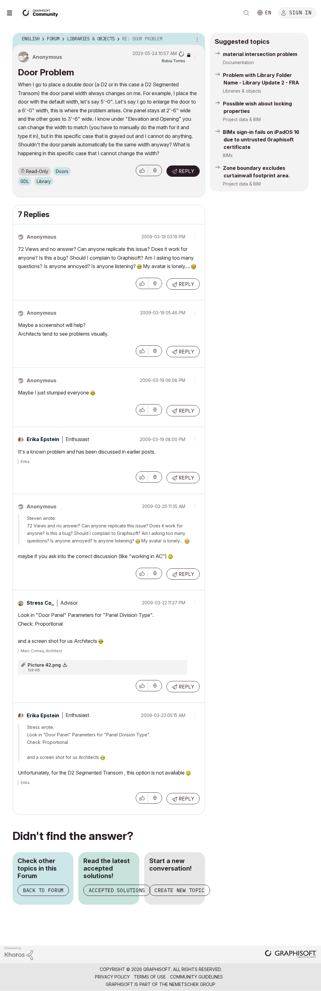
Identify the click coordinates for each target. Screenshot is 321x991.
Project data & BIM (242, 119)
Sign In (300, 12)
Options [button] (196, 39)
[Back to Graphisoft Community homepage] (41, 12)
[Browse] (12, 13)
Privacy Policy (112, 976)
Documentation (238, 62)
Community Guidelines (196, 976)
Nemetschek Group (192, 984)
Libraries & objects (242, 91)
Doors (62, 171)
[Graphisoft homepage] (290, 954)
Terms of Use (150, 976)
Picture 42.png (44, 665)
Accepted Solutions (117, 890)
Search (246, 13)
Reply (186, 171)
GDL (24, 181)
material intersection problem (260, 54)
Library (44, 181)
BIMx (228, 155)
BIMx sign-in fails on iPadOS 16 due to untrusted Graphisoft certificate (261, 139)
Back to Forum (43, 890)
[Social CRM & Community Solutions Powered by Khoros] (19, 953)
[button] (142, 170)
